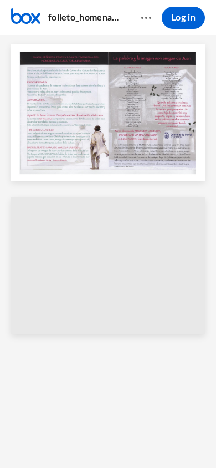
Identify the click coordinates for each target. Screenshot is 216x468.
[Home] (25, 17)
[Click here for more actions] (146, 18)
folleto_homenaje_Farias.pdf (84, 17)
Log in (183, 17)
